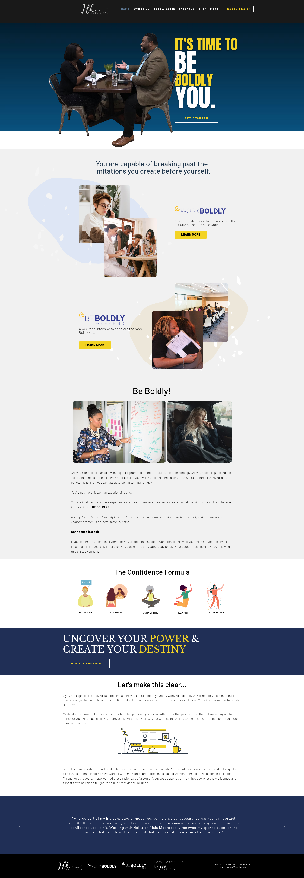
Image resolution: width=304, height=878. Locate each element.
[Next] (284, 825)
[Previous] (19, 825)
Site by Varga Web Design (233, 867)
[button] (187, 9)
